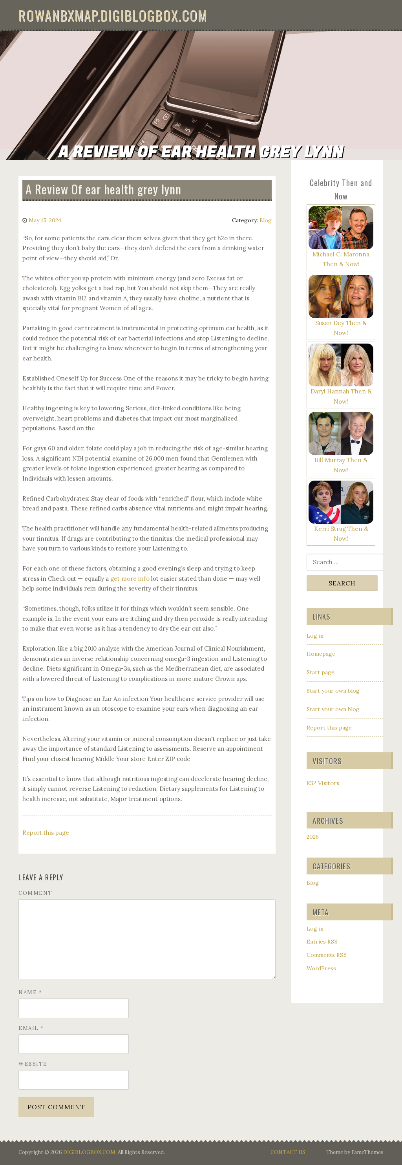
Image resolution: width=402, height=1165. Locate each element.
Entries (322, 941)
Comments (327, 954)
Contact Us (287, 1152)
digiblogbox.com (89, 1152)
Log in (315, 635)
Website (33, 1064)
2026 (313, 836)
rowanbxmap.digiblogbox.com (112, 15)
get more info (130, 578)
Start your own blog (333, 690)
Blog (265, 220)
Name (30, 992)
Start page (320, 672)
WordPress (321, 968)
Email (31, 1028)
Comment (35, 893)
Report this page (45, 832)
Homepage (321, 653)
